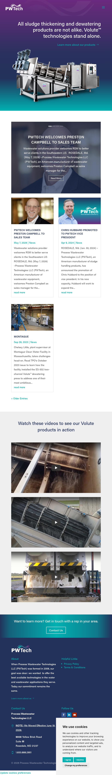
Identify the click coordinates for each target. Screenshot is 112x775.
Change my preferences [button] (76, 765)
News (32, 242)
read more (19, 292)
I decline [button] (80, 760)
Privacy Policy (71, 663)
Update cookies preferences (15, 772)
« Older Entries (19, 398)
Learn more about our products (76, 45)
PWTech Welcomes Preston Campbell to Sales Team (56, 139)
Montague (21, 336)
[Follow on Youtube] (74, 715)
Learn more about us (21, 698)
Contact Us (56, 630)
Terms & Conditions (74, 667)
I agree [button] (68, 760)
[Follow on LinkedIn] (69, 715)
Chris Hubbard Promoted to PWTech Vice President (79, 233)
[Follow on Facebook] (63, 715)
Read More (56, 178)
